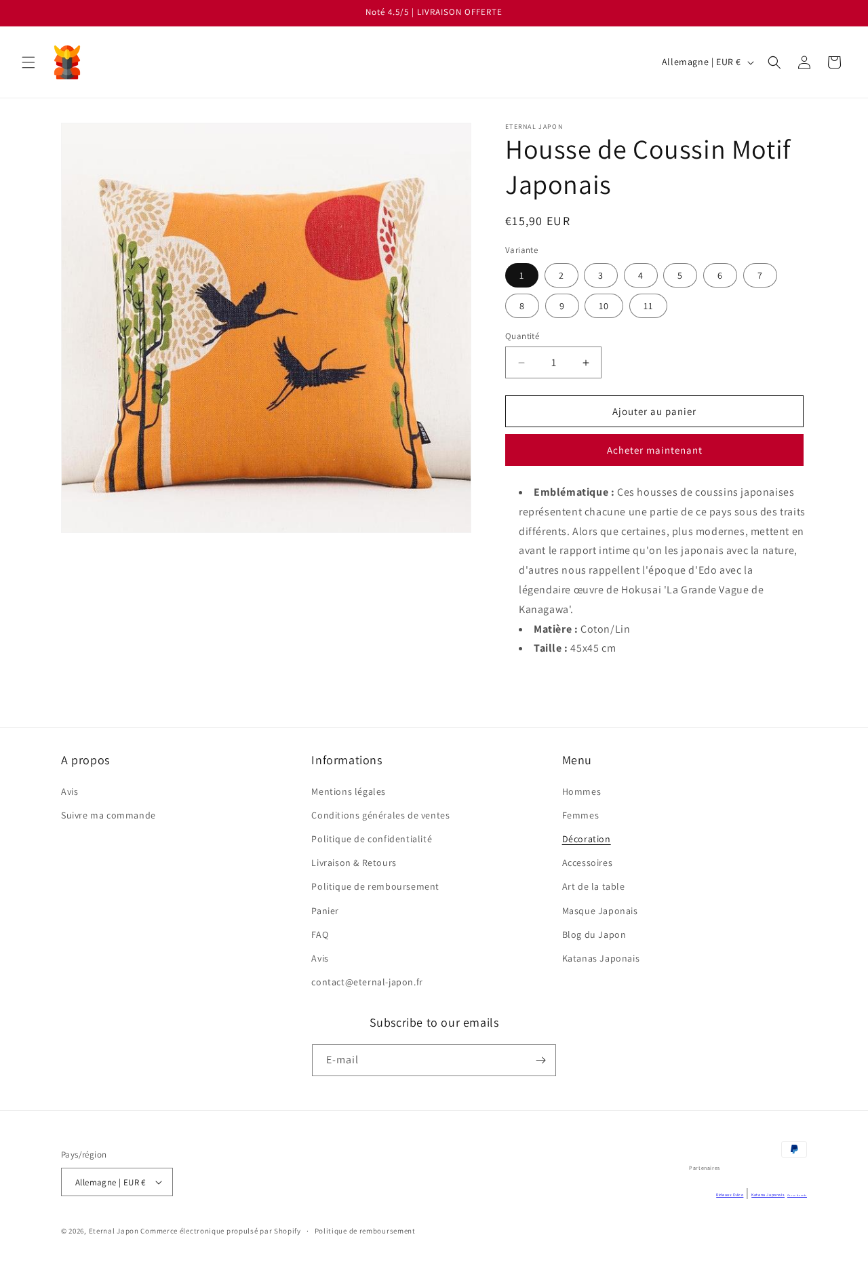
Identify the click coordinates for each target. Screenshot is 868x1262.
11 (648, 306)
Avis (69, 791)
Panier (325, 911)
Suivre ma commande (108, 815)
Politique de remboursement (375, 886)
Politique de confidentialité (371, 839)
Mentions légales (348, 791)
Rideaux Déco (729, 1195)
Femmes (580, 815)
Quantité (522, 336)
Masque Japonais (600, 911)
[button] (28, 62)
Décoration (586, 839)
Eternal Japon (114, 1231)
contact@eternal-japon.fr (366, 982)
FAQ (319, 934)
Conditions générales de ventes (380, 815)
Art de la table (593, 886)
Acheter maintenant (655, 449)
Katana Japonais (768, 1195)
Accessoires (587, 862)
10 (604, 306)
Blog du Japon (594, 934)
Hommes (581, 791)
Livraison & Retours (353, 862)
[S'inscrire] (540, 1060)
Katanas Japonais (601, 958)
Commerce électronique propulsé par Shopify (220, 1231)
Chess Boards (797, 1195)
